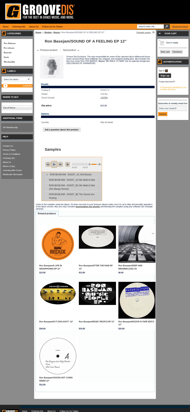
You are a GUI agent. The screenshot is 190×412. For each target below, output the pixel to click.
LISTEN (104, 98)
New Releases (10, 43)
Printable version (144, 32)
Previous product (46, 50)
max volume (99, 164)
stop (67, 164)
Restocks (8, 52)
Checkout (177, 52)
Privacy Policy (9, 150)
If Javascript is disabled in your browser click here (173, 88)
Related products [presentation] (47, 213)
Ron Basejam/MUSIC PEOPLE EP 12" (96, 321)
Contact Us (8, 146)
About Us (7, 162)
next (60, 164)
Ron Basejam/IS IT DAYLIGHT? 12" (56, 321)
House (56, 32)
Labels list (27, 86)
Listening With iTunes (12, 170)
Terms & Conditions (11, 154)
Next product (71, 50)
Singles (48, 32)
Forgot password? (167, 81)
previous (47, 164)
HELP (5, 137)
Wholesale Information (13, 174)
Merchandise (9, 62)
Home (38, 32)
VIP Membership (10, 127)
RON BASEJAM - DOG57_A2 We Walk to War (72, 180)
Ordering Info (9, 158)
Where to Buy (9, 166)
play (54, 164)
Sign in (162, 71)
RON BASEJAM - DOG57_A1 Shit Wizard (70, 174)
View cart (165, 52)
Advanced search (180, 26)
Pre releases (9, 48)
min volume (90, 164)
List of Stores (9, 108)
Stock (6, 57)
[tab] (46, 213)
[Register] (165, 77)
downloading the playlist (88, 206)
